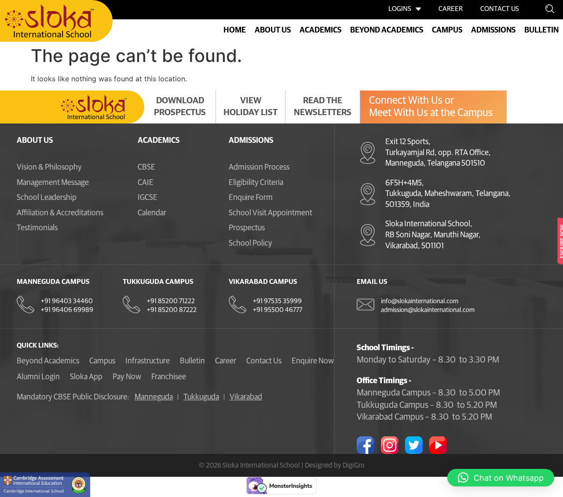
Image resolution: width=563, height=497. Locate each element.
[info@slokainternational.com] (365, 304)
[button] (500, 477)
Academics (158, 141)
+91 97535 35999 (277, 301)
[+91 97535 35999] (237, 304)
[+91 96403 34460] (25, 304)
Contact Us (499, 8)
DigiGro (354, 465)
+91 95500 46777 (277, 310)
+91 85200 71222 (171, 301)
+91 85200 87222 (172, 310)
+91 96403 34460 (67, 301)
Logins (399, 8)
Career (451, 8)
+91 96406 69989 (67, 310)
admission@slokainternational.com (428, 310)
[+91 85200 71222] (131, 304)
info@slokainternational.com (419, 301)
